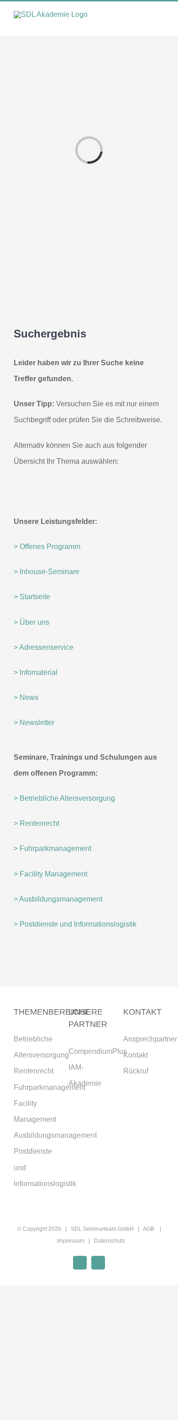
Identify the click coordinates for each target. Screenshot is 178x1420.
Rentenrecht (33, 1071)
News (26, 697)
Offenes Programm (50, 546)
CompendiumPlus (97, 1051)
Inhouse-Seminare (46, 571)
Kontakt (135, 1055)
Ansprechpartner (150, 1039)
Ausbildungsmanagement (55, 1135)
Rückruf (135, 1071)
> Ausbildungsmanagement (58, 899)
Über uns (31, 622)
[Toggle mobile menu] (160, 21)
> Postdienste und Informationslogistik (75, 924)
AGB (149, 1229)
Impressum (70, 1241)
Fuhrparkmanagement (49, 1087)
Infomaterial (36, 672)
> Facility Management (50, 874)
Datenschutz (109, 1241)
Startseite (32, 597)
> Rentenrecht (36, 823)
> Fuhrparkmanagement (52, 848)
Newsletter (34, 722)
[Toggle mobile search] (144, 21)
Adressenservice (43, 647)
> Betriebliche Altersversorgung (64, 798)
